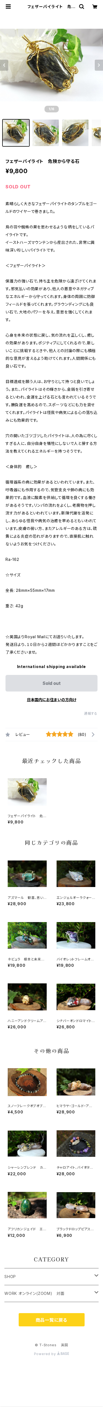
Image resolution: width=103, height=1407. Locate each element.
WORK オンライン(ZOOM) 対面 (34, 1293)
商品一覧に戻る (52, 1320)
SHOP (10, 1276)
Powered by (45, 1354)
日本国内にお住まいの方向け (51, 699)
